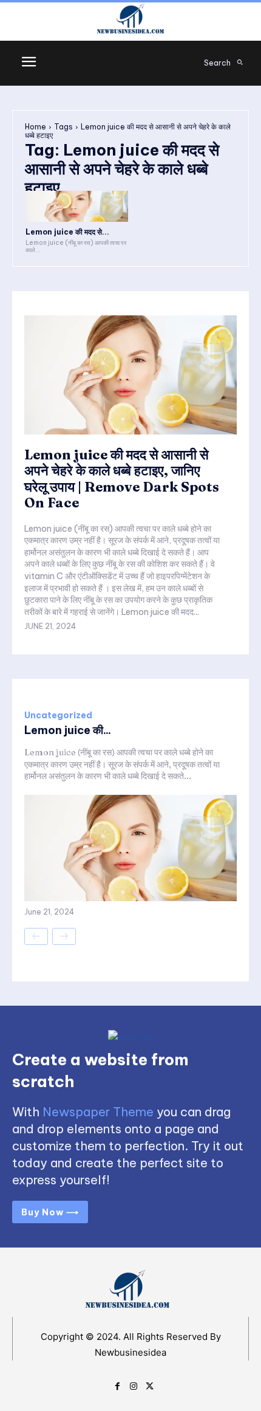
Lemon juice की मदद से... (67, 231)
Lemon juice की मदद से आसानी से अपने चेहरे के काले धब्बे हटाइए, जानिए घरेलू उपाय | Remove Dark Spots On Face (121, 478)
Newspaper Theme (98, 1111)
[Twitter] (149, 1384)
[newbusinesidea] (130, 20)
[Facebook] (117, 1384)
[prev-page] (36, 936)
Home (35, 126)
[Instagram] (134, 1384)
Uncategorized (58, 715)
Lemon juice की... (67, 730)
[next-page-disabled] (64, 936)
